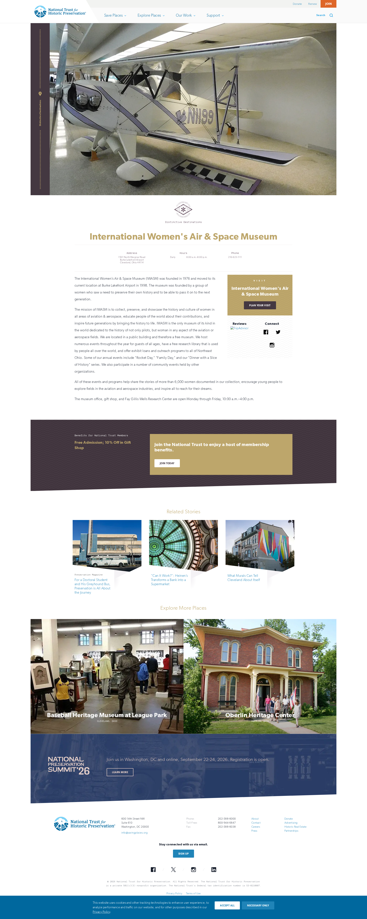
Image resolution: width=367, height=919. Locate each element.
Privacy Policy (174, 893)
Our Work (184, 18)
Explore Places (149, 18)
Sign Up (183, 853)
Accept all (227, 905)
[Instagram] (272, 350)
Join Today (167, 463)
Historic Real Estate (295, 826)
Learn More (120, 772)
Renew (312, 4)
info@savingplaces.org (134, 832)
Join (328, 3)
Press (254, 830)
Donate (297, 4)
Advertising (291, 822)
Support (213, 18)
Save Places (113, 18)
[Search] (332, 15)
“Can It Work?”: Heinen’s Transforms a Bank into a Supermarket (169, 580)
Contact (256, 822)
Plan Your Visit (259, 305)
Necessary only (258, 905)
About (255, 818)
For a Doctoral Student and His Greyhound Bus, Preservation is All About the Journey (92, 586)
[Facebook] (266, 337)
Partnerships (291, 830)
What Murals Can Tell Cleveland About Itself (243, 578)
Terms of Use (193, 893)
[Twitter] (278, 337)
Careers (255, 826)
